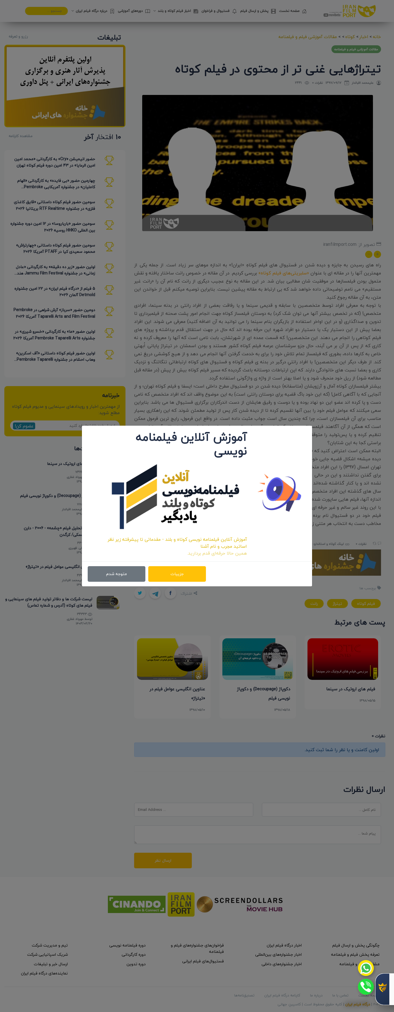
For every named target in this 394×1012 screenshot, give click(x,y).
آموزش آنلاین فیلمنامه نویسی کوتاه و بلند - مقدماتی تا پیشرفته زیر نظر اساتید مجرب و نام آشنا (177, 542)
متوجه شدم (116, 573)
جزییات (177, 573)
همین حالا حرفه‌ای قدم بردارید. (217, 553)
